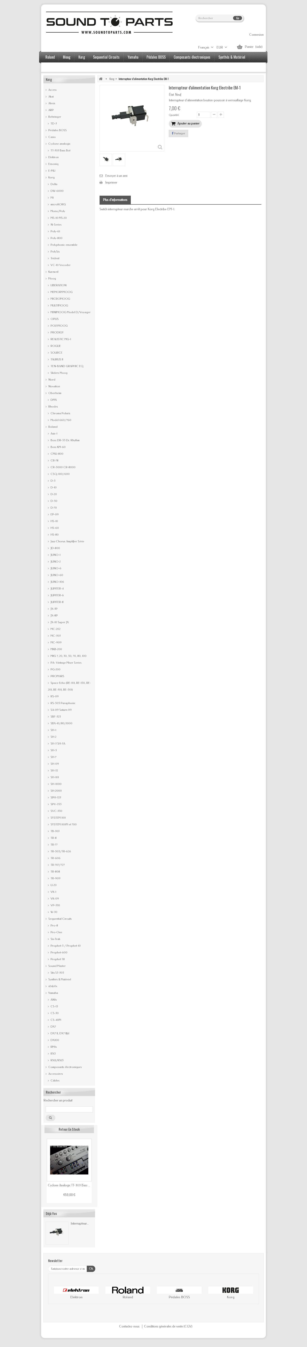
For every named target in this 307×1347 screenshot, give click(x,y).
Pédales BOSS (156, 57)
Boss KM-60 (58, 447)
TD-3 (53, 123)
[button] (56, 1293)
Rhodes (53, 406)
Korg (81, 57)
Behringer (54, 116)
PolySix (55, 251)
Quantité (174, 115)
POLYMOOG (59, 325)
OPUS (54, 319)
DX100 (54, 1040)
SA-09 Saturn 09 (61, 709)
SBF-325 (55, 716)
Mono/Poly (57, 211)
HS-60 (54, 527)
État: (171, 95)
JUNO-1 (55, 554)
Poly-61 (55, 231)
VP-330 (55, 905)
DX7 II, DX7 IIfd (59, 1033)
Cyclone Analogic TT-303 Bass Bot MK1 (69, 1185)
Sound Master (57, 966)
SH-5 (53, 750)
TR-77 (54, 844)
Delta (53, 184)
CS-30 (54, 1013)
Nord (51, 379)
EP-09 (54, 514)
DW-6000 (57, 191)
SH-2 (53, 736)
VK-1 (53, 891)
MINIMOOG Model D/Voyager (70, 312)
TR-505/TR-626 (60, 851)
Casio (52, 137)
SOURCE (56, 352)
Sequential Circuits (106, 57)
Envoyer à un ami (116, 176)
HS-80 (54, 534)
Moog (66, 57)
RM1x (53, 1046)
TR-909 (55, 878)
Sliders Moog (58, 372)
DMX (53, 399)
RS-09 (54, 696)
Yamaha (133, 57)
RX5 (53, 1053)
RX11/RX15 (57, 1060)
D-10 (53, 487)
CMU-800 (56, 453)
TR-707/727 (57, 864)
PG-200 (55, 669)
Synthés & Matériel (231, 57)
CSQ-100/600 (60, 474)
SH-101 (54, 777)
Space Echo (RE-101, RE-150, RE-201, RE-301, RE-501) (69, 686)
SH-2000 (56, 790)
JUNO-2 (55, 561)
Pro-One (56, 932)
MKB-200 (56, 649)
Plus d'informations (115, 200)
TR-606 (55, 858)
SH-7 (53, 757)
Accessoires (53, 67)
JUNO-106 (57, 581)
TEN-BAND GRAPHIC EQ (66, 366)
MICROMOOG (60, 298)
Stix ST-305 (57, 972)
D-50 (53, 501)
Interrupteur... (80, 1223)
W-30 (53, 912)
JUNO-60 (56, 575)
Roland (50, 57)
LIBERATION (58, 285)
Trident (54, 258)
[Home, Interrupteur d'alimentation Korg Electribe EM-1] (106, 160)
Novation (54, 386)
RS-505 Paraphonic (63, 703)
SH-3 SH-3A (57, 743)
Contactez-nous (129, 1326)
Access (52, 89)
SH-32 (54, 770)
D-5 (53, 480)
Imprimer (111, 182)
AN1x (53, 999)
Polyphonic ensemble (64, 244)
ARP (51, 110)
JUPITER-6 (57, 595)
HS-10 (54, 521)
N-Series (56, 224)
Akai (51, 96)
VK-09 (54, 898)
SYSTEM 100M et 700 (63, 824)
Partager (179, 133)
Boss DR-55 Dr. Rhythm (65, 440)
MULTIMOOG (59, 305)
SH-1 (53, 730)
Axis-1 (53, 433)
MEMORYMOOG (61, 292)
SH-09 (54, 763)
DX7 (53, 1026)
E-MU (51, 170)
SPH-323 (55, 797)
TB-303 (55, 831)
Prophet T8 (57, 959)
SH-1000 (56, 784)
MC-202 (55, 629)
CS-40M (55, 1019)
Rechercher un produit (57, 1100)
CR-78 (54, 460)
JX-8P (54, 615)
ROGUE (55, 346)
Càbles (55, 1080)
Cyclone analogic (59, 143)
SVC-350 (56, 811)
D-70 (53, 507)
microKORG (58, 204)
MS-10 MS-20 (58, 217)
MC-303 (55, 635)
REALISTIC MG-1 (60, 339)
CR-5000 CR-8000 (63, 467)
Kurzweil (53, 271)
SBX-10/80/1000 (61, 723)
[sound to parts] (108, 23)
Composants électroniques (192, 57)
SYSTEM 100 (58, 817)
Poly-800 (56, 238)
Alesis (51, 103)
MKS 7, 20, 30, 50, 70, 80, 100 (68, 656)
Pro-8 (54, 925)
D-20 (53, 494)
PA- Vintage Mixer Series (66, 662)
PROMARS (57, 676)
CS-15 (54, 1006)
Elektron (53, 157)
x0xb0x (52, 986)
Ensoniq (53, 164)
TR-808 (55, 871)
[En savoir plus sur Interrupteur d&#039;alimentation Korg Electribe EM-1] (57, 1233)
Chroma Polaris (60, 413)
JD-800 (55, 548)
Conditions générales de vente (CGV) (168, 1326)
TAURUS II (56, 359)
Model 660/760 (60, 420)
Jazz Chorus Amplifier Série (67, 541)
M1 (52, 197)
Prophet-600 (58, 952)
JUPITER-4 (57, 588)
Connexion (256, 35)
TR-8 (53, 838)
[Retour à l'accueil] (101, 79)
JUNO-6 (55, 568)
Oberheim (54, 393)
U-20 (53, 885)
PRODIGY (57, 332)
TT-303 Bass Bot (60, 150)
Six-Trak (55, 939)
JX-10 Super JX (59, 622)
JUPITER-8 (57, 602)
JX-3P (54, 608)
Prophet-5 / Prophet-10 (65, 945)
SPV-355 (56, 804)
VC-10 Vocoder (60, 265)
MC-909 (56, 642)
